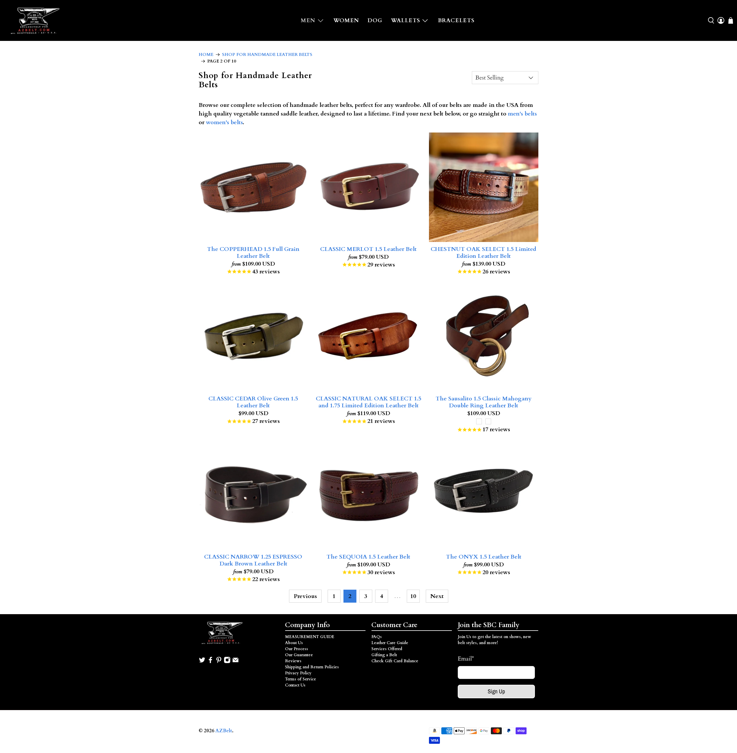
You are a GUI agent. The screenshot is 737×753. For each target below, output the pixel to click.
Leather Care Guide (389, 643)
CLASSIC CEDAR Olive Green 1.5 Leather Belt (253, 402)
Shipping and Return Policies (312, 667)
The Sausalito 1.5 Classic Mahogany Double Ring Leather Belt (483, 402)
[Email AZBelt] (235, 662)
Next (437, 596)
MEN (308, 20)
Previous (305, 596)
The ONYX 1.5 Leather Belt (483, 556)
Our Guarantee (299, 655)
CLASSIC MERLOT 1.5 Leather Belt (368, 249)
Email (466, 659)
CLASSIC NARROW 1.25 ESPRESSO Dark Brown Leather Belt (253, 560)
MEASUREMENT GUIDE (309, 637)
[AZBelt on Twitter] (202, 662)
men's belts (522, 114)
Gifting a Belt (384, 655)
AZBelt (223, 731)
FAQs (376, 637)
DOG (375, 20)
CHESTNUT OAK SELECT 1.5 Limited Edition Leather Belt (483, 252)
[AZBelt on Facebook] (210, 662)
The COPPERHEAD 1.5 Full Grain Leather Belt (253, 252)
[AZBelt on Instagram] (227, 662)
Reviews (293, 661)
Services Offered (386, 649)
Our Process (296, 649)
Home (206, 54)
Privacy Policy (298, 673)
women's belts (224, 122)
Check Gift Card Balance (394, 661)
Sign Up (496, 691)
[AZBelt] (36, 20)
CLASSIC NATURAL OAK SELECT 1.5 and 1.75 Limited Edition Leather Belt (368, 402)
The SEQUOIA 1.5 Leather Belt (368, 556)
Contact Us (295, 685)
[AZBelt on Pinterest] (218, 662)
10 (413, 596)
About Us (294, 643)
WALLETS (405, 20)
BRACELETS (456, 20)
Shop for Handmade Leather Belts (267, 54)
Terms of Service (300, 679)
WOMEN (346, 20)
